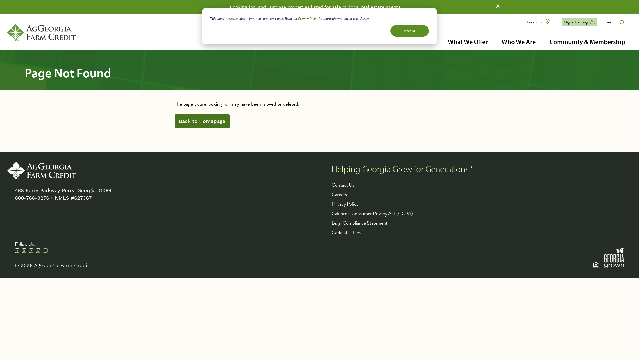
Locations (534, 22)
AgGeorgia (41, 32)
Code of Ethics (346, 232)
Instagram (38, 250)
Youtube (45, 250)
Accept (409, 31)
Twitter (24, 250)
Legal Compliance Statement (360, 223)
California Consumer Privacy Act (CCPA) (372, 213)
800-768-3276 (32, 198)
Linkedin (31, 250)
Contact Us (343, 185)
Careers (339, 194)
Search (611, 22)
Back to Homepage (202, 121)
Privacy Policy (308, 18)
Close (497, 6)
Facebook (17, 250)
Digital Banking (576, 22)
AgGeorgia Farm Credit (41, 170)
